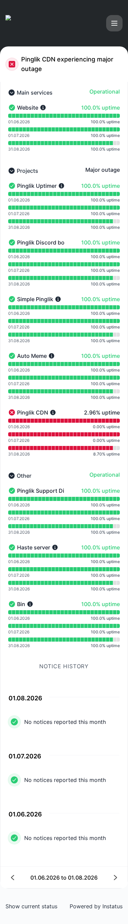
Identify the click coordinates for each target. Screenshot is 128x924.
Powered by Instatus (96, 906)
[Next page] (90, 877)
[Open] (114, 23)
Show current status (31, 906)
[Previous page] (37, 877)
